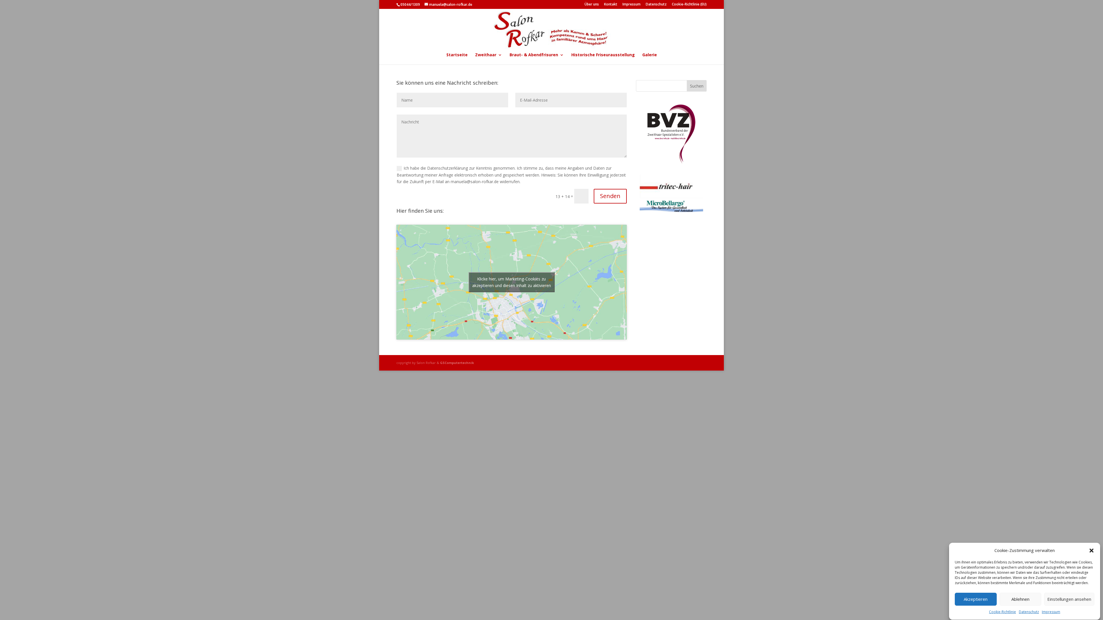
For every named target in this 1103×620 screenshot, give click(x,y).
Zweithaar (485, 55)
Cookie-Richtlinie (1002, 612)
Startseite (457, 55)
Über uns (592, 5)
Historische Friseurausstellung (603, 55)
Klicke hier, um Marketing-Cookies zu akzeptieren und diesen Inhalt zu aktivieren (511, 282)
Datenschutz (1029, 612)
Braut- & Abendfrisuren (534, 55)
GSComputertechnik (457, 363)
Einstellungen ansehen (1069, 599)
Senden (610, 196)
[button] (1091, 550)
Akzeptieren (976, 599)
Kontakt (610, 5)
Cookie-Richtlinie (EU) (689, 5)
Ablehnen (1020, 599)
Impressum (1051, 612)
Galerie (649, 55)
